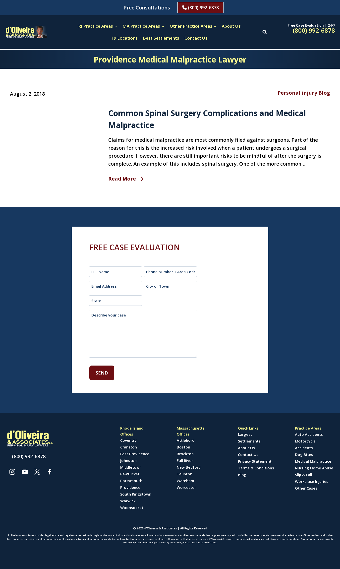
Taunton (184, 473)
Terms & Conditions (256, 467)
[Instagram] (12, 471)
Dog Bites (304, 454)
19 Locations (124, 38)
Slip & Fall (303, 474)
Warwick (127, 500)
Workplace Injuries (311, 481)
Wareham (185, 480)
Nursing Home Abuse (314, 467)
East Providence (134, 453)
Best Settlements (161, 38)
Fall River (185, 460)
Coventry (128, 440)
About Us (231, 26)
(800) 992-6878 (203, 7)
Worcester (186, 487)
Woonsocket (131, 507)
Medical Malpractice (313, 461)
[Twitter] (37, 471)
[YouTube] (24, 471)
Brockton (185, 453)
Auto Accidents (309, 434)
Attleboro (186, 440)
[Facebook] (49, 471)
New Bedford (189, 467)
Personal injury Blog (304, 92)
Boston (183, 446)
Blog (242, 474)
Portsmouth (131, 480)
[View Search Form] (264, 31)
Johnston (128, 460)
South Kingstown (135, 494)
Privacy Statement (255, 461)
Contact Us (196, 38)
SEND (102, 373)
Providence (130, 487)
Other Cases (306, 488)
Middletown (131, 467)
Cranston (128, 446)
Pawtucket (130, 473)
